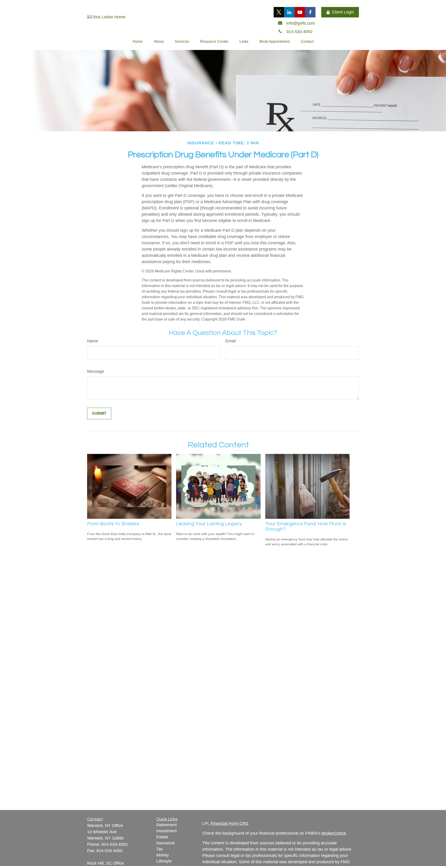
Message (95, 371)
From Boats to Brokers (113, 523)
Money (162, 855)
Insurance (165, 843)
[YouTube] (300, 12)
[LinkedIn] (289, 12)
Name (92, 341)
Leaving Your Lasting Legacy (209, 523)
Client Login (343, 12)
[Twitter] (279, 12)
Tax (159, 849)
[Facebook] (310, 12)
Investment (166, 831)
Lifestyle (164, 861)
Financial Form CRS (229, 823)
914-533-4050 (115, 844)
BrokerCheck (334, 833)
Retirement (166, 825)
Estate (162, 837)
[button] (137, 41)
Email (230, 341)
